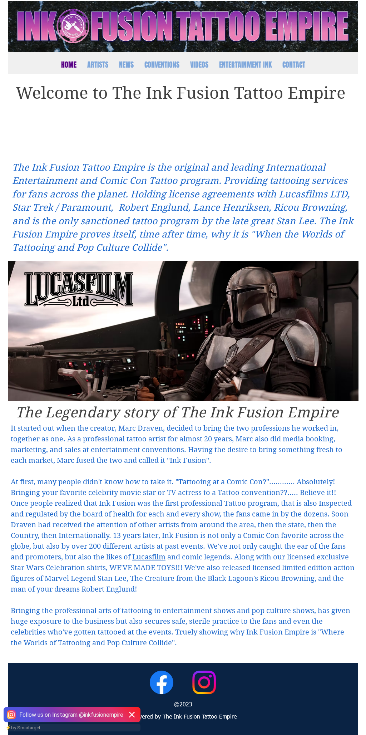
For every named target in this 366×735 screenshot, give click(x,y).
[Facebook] (161, 682)
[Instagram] (204, 682)
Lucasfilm (148, 557)
